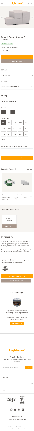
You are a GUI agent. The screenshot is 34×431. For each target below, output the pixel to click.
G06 (20, 123)
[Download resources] (15, 199)
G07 (26, 123)
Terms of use (22, 419)
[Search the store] (6, 3)
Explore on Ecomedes (16, 280)
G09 (9, 128)
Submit (29, 367)
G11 (20, 128)
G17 (26, 134)
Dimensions (5, 75)
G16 (20, 134)
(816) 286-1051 (17, 416)
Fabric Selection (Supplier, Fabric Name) (14, 146)
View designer (16, 323)
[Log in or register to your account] (28, 3)
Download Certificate (15, 276)
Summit (4, 195)
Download (8, 226)
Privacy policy (12, 419)
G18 (3, 139)
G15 (15, 134)
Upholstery (5, 81)
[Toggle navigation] (2, 3)
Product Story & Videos (10, 87)
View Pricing (17, 57)
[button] (31, 3)
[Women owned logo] (11, 400)
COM (3, 123)
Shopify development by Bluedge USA (17, 428)
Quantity (3, 108)
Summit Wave (21, 195)
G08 (3, 128)
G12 (26, 128)
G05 (14, 123)
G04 (9, 123)
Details (4, 70)
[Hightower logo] (17, 350)
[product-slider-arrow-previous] (27, 170)
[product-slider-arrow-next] (31, 170)
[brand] (17, 3)
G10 (15, 128)
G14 (9, 134)
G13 (3, 134)
